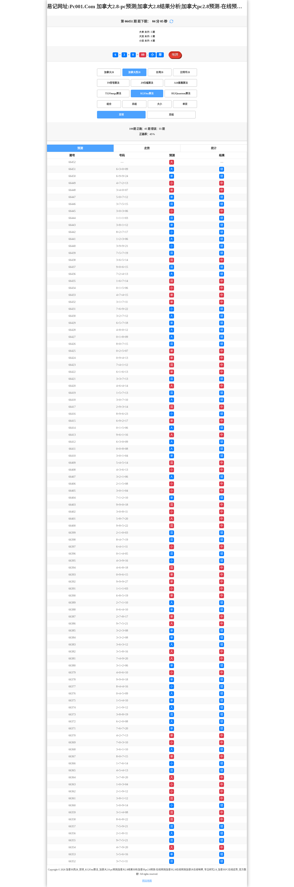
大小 (159, 104)
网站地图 (147, 880)
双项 (121, 114)
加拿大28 (109, 72)
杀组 (134, 104)
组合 (109, 104)
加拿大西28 (134, 72)
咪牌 (175, 54)
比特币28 (185, 72)
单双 (185, 104)
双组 (171, 114)
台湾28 (159, 72)
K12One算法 (147, 93)
